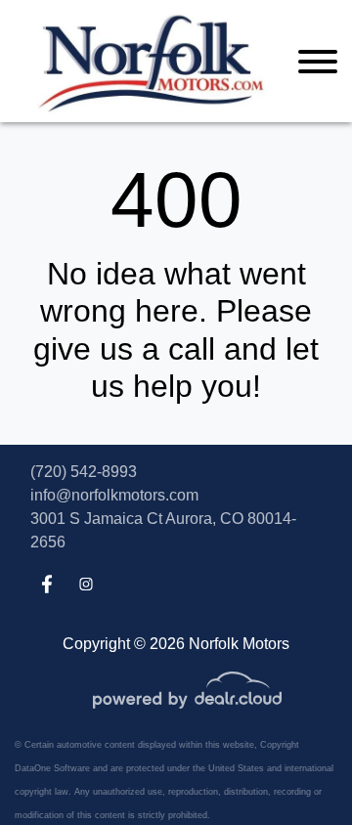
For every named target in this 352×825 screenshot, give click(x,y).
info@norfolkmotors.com (114, 495)
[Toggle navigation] (318, 61)
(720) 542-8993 (83, 471)
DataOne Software (52, 768)
